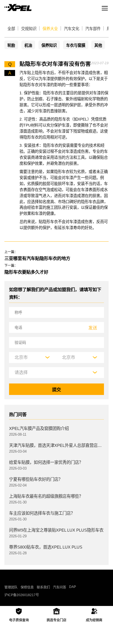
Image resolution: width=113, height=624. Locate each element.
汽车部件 (93, 29)
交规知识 (28, 29)
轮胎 (11, 45)
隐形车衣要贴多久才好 (26, 271)
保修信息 (27, 587)
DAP (72, 587)
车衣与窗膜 (75, 45)
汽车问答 (59, 587)
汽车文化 (71, 29)
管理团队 (11, 587)
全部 (11, 29)
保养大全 (50, 29)
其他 (98, 45)
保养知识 (49, 45)
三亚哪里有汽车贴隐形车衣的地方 (37, 258)
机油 (28, 45)
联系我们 (43, 587)
